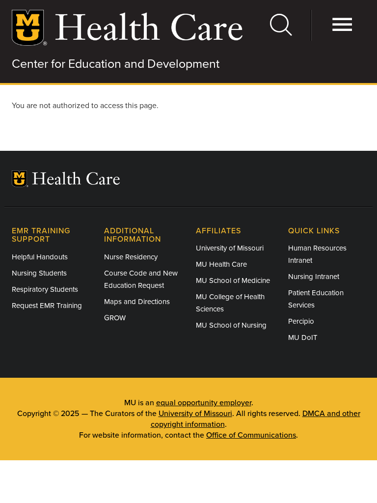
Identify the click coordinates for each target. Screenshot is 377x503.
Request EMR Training (47, 305)
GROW (115, 317)
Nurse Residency (131, 256)
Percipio (301, 321)
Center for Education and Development (115, 63)
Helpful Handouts (40, 256)
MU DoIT (303, 337)
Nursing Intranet (313, 276)
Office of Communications (251, 435)
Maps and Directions (137, 301)
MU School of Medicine (233, 280)
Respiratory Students (45, 289)
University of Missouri (230, 248)
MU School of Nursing (231, 325)
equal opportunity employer (203, 403)
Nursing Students (39, 273)
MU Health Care (221, 264)
